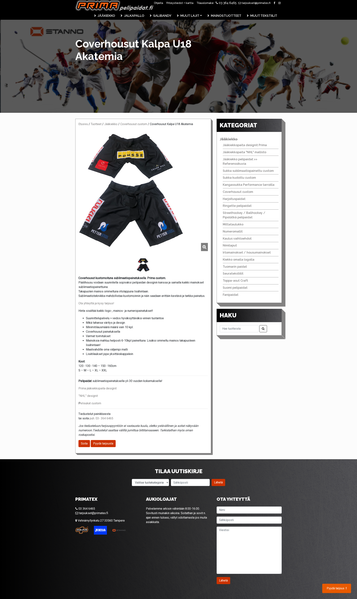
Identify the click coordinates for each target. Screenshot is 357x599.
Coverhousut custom (133, 124)
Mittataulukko (233, 224)
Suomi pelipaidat (235, 287)
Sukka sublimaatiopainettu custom (248, 171)
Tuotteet (96, 124)
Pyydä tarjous (337, 588)
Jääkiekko (106, 15)
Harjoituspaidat (234, 199)
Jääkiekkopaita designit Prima (245, 145)
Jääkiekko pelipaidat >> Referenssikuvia (240, 161)
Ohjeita (158, 2)
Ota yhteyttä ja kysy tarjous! (96, 303)
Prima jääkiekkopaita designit (97, 388)
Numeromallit (233, 231)
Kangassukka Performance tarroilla (248, 185)
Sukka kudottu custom (239, 177)
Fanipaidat (230, 295)
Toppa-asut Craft (235, 280)
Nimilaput (230, 245)
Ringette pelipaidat (237, 206)
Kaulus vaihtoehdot (237, 238)
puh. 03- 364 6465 (101, 418)
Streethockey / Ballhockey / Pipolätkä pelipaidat (244, 215)
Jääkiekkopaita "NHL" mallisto (244, 152)
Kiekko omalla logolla (238, 259)
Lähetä (218, 482)
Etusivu (83, 124)
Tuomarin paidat (235, 266)
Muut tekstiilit (263, 15)
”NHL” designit (88, 396)
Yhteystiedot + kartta (179, 2)
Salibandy (162, 15)
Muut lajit (189, 15)
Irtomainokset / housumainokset (247, 252)
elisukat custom (91, 403)
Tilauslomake (205, 2)
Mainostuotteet (226, 15)
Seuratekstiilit (233, 273)
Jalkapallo (134, 15)
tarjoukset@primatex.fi (256, 2)
